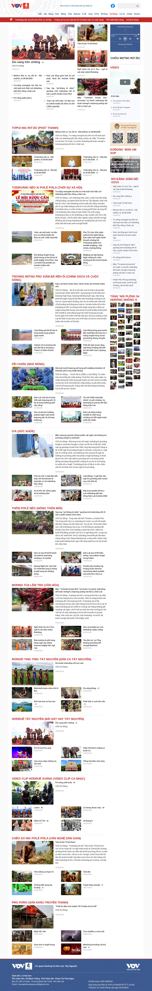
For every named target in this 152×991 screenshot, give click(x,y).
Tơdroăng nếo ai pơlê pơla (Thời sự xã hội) (33, 20)
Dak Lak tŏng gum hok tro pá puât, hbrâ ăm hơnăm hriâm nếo (60, 78)
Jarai (90, 14)
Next (138, 164)
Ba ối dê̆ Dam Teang (121, 107)
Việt (40, 14)
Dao (57, 14)
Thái (70, 14)
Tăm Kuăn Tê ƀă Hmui (122, 203)
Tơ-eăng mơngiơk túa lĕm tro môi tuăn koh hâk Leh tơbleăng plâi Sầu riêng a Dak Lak (28, 88)
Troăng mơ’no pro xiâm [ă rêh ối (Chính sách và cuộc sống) (79, 20)
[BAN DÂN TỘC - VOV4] (20, 6)
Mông (63, 14)
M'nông (104, 14)
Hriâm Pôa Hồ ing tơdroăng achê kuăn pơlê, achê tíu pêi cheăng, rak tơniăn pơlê (125, 282)
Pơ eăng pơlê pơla (22, 98)
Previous (112, 164)
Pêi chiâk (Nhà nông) (115, 20)
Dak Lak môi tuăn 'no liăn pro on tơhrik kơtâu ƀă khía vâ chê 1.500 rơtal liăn (60, 103)
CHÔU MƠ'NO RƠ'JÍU (125, 58)
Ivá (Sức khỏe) (132, 20)
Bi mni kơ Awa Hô (119, 114)
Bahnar (77, 14)
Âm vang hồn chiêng (122, 196)
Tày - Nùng (48, 14)
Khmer (137, 14)
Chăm (129, 14)
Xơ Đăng (114, 14)
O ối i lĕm (115, 96)
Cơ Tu (122, 14)
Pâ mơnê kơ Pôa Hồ (121, 101)
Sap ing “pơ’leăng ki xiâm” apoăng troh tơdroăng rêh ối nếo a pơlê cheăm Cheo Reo (60, 91)
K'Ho (97, 14)
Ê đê (84, 14)
